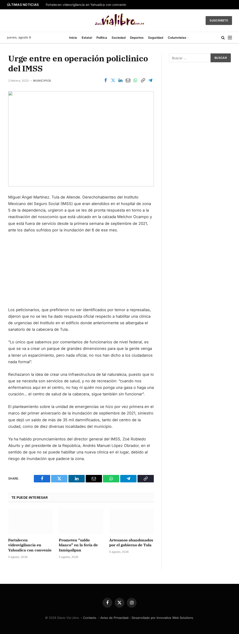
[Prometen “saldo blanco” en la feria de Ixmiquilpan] (81, 521)
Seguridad (155, 37)
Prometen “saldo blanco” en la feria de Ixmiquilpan (78, 545)
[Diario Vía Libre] (119, 20)
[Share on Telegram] (150, 80)
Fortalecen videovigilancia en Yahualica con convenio (86, 5)
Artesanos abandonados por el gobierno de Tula (131, 542)
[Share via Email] (127, 80)
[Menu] (230, 37)
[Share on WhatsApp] (135, 80)
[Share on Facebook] (105, 80)
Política (101, 37)
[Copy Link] (142, 80)
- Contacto (88, 618)
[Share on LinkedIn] (120, 80)
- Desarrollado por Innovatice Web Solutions (161, 618)
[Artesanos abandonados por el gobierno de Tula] (131, 521)
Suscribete (219, 20)
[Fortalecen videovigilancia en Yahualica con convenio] (30, 521)
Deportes (137, 37)
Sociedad (119, 37)
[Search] (223, 37)
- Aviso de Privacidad (113, 618)
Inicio (73, 37)
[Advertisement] (81, 272)
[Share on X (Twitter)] (112, 80)
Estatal (87, 37)
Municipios (42, 80)
